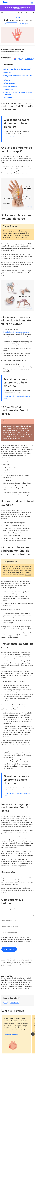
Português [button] (25, 23)
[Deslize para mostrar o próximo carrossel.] (33, 1034)
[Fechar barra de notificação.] (32, 7)
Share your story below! (8, 909)
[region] (18, 1034)
